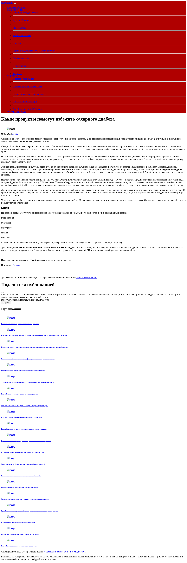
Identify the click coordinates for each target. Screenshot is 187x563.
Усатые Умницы (21, 58)
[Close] (2, 292)
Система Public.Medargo (25, 101)
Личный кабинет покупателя (27, 86)
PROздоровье (19, 28)
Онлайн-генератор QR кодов (27, 109)
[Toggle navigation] (15, 3)
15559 (15, 134)
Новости (17, 43)
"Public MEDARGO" (86, 277)
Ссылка (16, 265)
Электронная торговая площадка (29, 94)
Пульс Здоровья (20, 66)
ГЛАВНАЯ (16, 7)
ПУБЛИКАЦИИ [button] (15, 10)
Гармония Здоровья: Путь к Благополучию (34, 50)
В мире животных (22, 35)
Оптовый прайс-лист (23, 79)
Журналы (17, 73)
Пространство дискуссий (25, 12)
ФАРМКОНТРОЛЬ (16, 112)
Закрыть (6, 303)
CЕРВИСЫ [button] (12, 76)
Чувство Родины (21, 20)
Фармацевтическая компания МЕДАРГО (64, 551)
